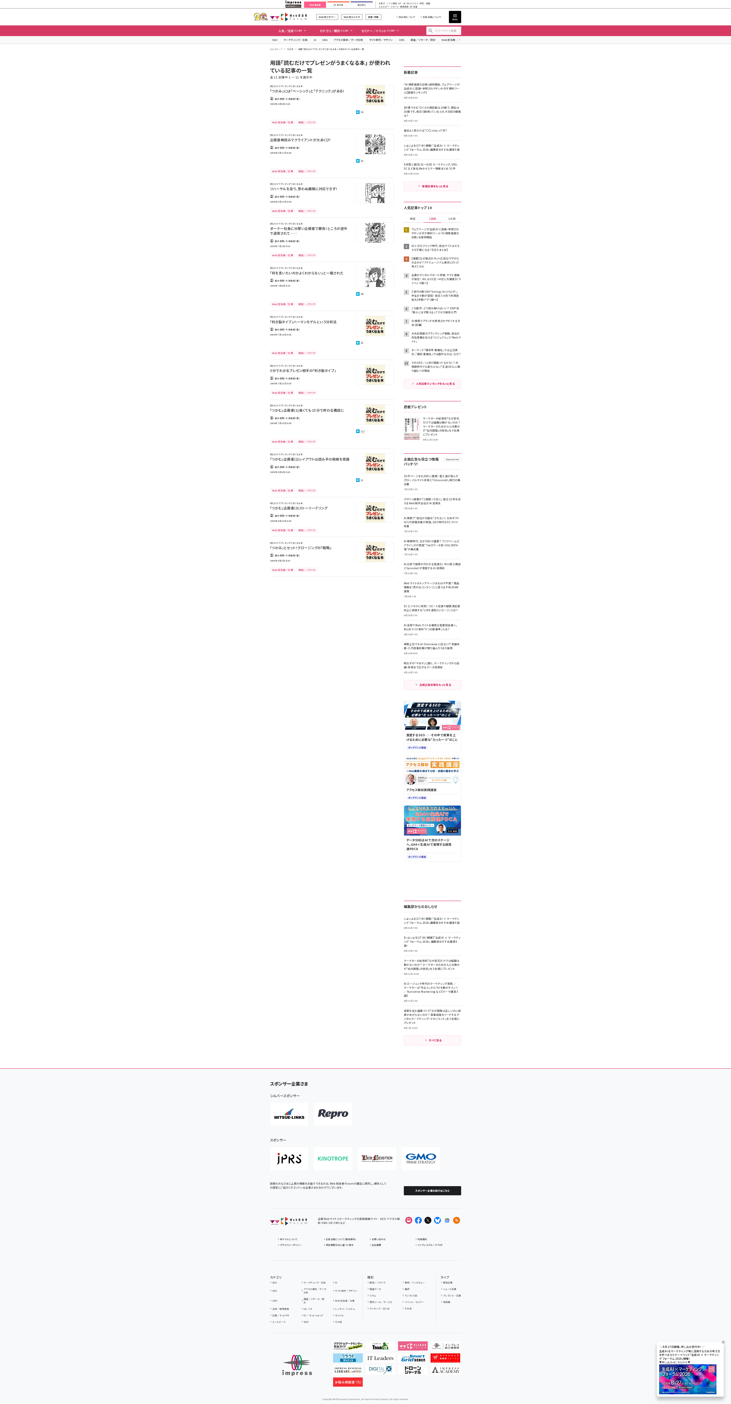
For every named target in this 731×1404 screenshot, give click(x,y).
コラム (373, 1295)
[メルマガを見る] (408, 1220)
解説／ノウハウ (377, 1282)
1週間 (432, 219)
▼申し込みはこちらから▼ (674, 1362)
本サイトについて (289, 1239)
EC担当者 (338, 5)
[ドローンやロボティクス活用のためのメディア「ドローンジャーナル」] (413, 1371)
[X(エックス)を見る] (427, 1220)
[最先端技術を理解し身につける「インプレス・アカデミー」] (445, 1371)
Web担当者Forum (288, 17)
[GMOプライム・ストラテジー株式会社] (421, 1158)
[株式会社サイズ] (377, 1158)
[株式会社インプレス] (297, 1365)
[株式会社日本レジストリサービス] (289, 1158)
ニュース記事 (449, 1289)
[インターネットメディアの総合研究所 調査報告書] (445, 1347)
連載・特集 (373, 17)
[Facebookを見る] (418, 1220)
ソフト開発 (391, 3)
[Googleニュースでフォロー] (447, 1220)
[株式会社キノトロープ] (333, 1158)
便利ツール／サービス (381, 1302)
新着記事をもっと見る (435, 186)
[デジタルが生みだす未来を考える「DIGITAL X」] (380, 1371)
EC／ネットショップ (313, 1315)
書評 (407, 1289)
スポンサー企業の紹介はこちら (432, 1190)
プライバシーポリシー (291, 1244)
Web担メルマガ (352, 17)
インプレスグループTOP (430, 1244)
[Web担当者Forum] (288, 1222)
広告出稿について (432, 17)
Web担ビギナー (327, 17)
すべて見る (435, 1040)
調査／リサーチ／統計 (423, 40)
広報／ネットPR (280, 1315)
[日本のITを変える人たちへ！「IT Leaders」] (380, 1359)
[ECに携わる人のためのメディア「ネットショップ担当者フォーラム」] (445, 1359)
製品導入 (362, 5)
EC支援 (413, 7)
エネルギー (384, 7)
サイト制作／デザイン (381, 40)
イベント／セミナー (414, 1302)
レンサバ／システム (345, 1308)
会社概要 (376, 1244)
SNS (325, 40)
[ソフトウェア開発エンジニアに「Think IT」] (380, 1347)
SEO (274, 40)
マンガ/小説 (411, 1295)
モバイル (339, 1315)
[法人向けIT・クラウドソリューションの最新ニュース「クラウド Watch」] (348, 1359)
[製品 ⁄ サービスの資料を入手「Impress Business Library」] (348, 1371)
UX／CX (308, 1308)
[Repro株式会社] (333, 1114)
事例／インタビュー (415, 1282)
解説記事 (448, 1282)
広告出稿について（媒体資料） (341, 1239)
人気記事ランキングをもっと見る (435, 384)
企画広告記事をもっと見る (435, 685)
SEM (306, 1321)
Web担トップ (276, 49)
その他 (338, 1321)
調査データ (375, 1289)
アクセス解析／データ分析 (348, 40)
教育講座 (404, 7)
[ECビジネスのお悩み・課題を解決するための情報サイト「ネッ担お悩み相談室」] (348, 1383)
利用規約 (422, 1239)
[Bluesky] (437, 1220)
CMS (401, 40)
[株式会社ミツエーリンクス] (289, 1114)
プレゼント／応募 (452, 1295)
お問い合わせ (379, 1239)
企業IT (382, 3)
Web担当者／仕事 (452, 40)
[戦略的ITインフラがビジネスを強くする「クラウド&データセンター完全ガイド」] (348, 1347)
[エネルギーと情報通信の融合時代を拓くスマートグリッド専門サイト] (413, 1359)
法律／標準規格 (280, 1308)
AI (315, 40)
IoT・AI (401, 3)
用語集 (290, 49)
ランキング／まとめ (379, 1308)
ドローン (394, 7)
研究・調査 (425, 3)
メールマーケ (279, 1321)
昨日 (412, 219)
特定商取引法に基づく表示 (340, 1244)
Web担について (407, 17)
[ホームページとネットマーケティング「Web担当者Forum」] (413, 1347)
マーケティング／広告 (296, 40)
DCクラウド (412, 3)
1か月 (452, 219)
